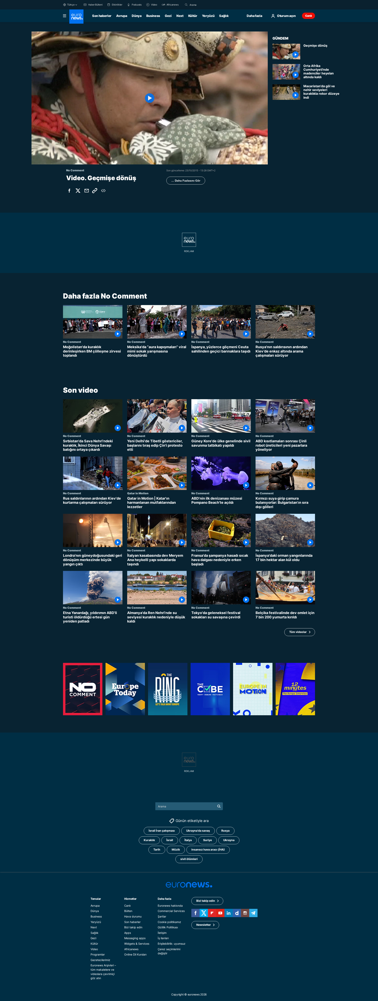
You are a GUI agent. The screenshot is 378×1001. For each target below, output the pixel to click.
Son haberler (101, 16)
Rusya (225, 830)
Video (94, 949)
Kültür (192, 16)
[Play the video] (150, 98)
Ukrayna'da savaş (198, 830)
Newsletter (203, 925)
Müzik (176, 849)
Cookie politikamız (169, 922)
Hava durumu (133, 916)
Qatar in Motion (137, 493)
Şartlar (162, 916)
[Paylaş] (86, 190)
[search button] (186, 5)
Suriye (207, 840)
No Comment (72, 341)
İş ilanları (163, 938)
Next (179, 16)
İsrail (169, 840)
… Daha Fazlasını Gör (185, 180)
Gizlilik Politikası (168, 927)
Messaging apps (134, 938)
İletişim (162, 932)
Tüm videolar (298, 632)
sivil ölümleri (189, 859)
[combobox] (206, 5)
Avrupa (121, 16)
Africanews (131, 949)
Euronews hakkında (170, 905)
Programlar (98, 954)
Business (153, 16)
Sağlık (224, 16)
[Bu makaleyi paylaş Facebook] (69, 190)
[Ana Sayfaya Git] (76, 16)
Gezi (168, 16)
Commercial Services (171, 911)
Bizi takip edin (133, 927)
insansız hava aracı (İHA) (208, 849)
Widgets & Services (136, 943)
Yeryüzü (208, 16)
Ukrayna (228, 840)
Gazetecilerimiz (100, 960)
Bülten (128, 911)
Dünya (136, 16)
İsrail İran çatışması (162, 830)
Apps (127, 932)
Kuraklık (149, 840)
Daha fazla (164, 898)
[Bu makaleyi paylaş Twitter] (78, 190)
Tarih (156, 849)
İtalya (188, 840)
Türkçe (71, 4)
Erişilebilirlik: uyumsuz (171, 943)
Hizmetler (130, 898)
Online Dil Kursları (135, 954)
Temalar (96, 898)
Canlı (308, 15)
